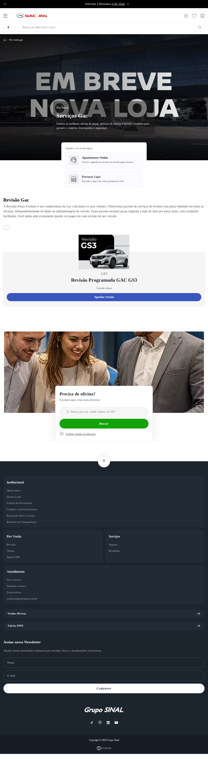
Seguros (114, 549)
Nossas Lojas (15, 501)
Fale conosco (15, 584)
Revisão (11, 549)
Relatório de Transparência (23, 527)
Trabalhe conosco (18, 591)
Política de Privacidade (21, 508)
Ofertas (11, 555)
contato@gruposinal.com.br (24, 603)
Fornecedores (15, 597)
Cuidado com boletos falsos (24, 514)
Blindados (115, 555)
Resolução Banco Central (22, 520)
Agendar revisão (104, 301)
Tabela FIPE (14, 562)
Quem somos (15, 495)
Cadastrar (103, 693)
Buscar (104, 428)
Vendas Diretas (18, 618)
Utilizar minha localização (82, 439)
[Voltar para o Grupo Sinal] (5, 4)
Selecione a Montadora (105, 4)
